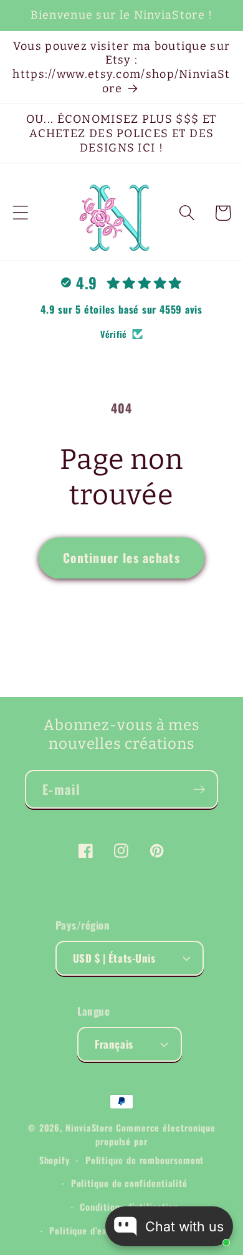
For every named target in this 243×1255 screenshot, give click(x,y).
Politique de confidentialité (129, 1183)
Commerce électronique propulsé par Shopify (127, 1143)
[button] (20, 213)
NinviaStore (89, 1127)
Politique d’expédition (95, 1230)
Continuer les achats (121, 558)
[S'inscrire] (199, 789)
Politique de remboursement (144, 1159)
